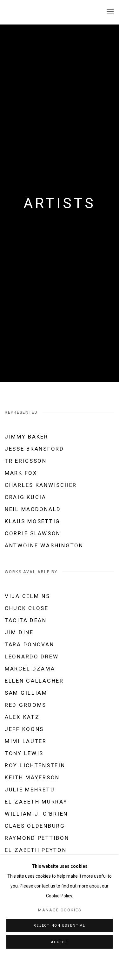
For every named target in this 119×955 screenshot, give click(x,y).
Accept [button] (59, 942)
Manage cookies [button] (59, 910)
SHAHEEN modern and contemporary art (43, 12)
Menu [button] (109, 12)
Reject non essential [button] (59, 925)
